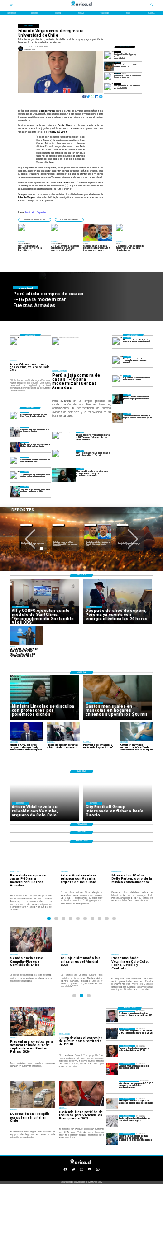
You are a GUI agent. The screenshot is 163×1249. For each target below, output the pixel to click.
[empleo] (112, 1033)
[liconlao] (117, 399)
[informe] (112, 1139)
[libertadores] (112, 1121)
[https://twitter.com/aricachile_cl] (73, 1170)
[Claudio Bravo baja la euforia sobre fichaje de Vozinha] (109, 77)
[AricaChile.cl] (11, 6)
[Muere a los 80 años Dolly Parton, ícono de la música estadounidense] (117, 342)
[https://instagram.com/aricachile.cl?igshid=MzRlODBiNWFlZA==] (81, 1170)
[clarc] (15, 447)
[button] (34, 220)
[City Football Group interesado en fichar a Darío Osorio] (117, 380)
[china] (112, 1069)
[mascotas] (117, 418)
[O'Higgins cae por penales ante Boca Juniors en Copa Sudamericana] (15, 476)
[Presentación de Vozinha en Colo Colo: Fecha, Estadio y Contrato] (15, 417)
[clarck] (15, 432)
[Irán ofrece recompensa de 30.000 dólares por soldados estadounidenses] (112, 1086)
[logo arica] (81, 8)
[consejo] (112, 1051)
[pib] (112, 1016)
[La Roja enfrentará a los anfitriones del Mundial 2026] (109, 87)
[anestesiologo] (112, 1103)
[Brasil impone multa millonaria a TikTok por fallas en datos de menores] (117, 361)
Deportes (26, 525)
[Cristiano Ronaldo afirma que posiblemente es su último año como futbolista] (109, 56)
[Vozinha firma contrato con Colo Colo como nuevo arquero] (15, 461)
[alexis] (109, 66)
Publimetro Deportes (35, 212)
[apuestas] (15, 491)
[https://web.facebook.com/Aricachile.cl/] (65, 1170)
